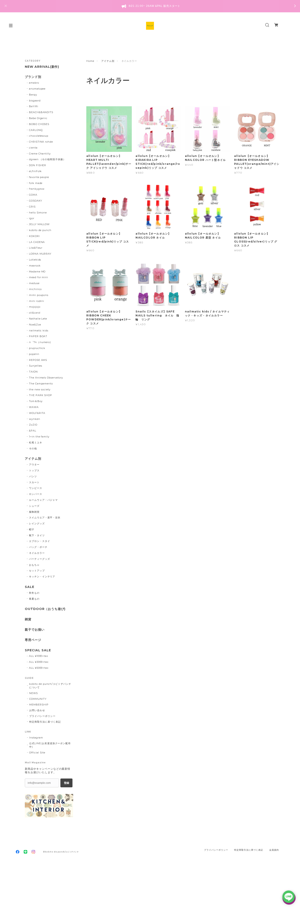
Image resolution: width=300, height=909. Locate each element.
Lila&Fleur (36, 247)
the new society (40, 389)
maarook (35, 265)
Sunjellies (35, 365)
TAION (33, 371)
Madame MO (37, 271)
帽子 (31, 529)
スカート (34, 482)
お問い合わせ (37, 710)
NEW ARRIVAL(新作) (42, 67)
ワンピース (35, 488)
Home (90, 60)
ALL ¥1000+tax (38, 655)
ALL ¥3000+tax (39, 661)
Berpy (33, 94)
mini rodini (36, 301)
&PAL (32, 430)
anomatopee (37, 88)
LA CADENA (37, 242)
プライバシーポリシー (42, 716)
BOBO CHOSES (39, 124)
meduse (34, 283)
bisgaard (35, 100)
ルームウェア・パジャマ (43, 499)
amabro (34, 82)
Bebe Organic (38, 118)
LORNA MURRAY (40, 253)
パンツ (33, 476)
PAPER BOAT (38, 336)
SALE (29, 587)
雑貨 (28, 619)
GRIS (32, 206)
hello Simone (38, 212)
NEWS (33, 693)
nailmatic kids (38, 330)
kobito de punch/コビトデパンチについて (50, 685)
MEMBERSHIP (39, 704)
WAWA (34, 407)
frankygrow (37, 188)
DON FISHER (37, 165)
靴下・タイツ (37, 535)
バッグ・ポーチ (38, 547)
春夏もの (34, 598)
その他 (33, 448)
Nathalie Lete (38, 318)
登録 (66, 782)
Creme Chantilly (40, 153)
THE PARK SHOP (40, 395)
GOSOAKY (35, 200)
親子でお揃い (35, 630)
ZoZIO (33, 424)
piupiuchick (37, 348)
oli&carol (35, 312)
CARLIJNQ (36, 130)
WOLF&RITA (37, 413)
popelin (34, 354)
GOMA (33, 194)
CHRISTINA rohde (41, 141)
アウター (34, 464)
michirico (35, 289)
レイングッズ (37, 523)
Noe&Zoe (35, 324)
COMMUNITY (38, 698)
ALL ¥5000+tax (39, 667)
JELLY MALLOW (39, 224)
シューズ (34, 505)
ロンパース (35, 494)
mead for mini (38, 277)
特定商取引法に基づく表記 (45, 721)
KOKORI (34, 236)
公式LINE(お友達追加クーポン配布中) (50, 745)
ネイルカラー (37, 553)
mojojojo (34, 306)
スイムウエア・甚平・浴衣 (45, 517)
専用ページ (33, 640)
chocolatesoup (38, 135)
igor (31, 218)
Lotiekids (35, 259)
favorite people (39, 177)
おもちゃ (34, 564)
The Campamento (41, 383)
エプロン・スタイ (39, 541)
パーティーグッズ (39, 558)
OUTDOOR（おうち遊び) (45, 609)
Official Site (37, 752)
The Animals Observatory (46, 377)
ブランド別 (33, 77)
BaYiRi (33, 106)
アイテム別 (107, 60)
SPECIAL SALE (38, 650)
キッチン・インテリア (42, 576)
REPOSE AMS (38, 360)
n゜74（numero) (40, 342)
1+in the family (39, 436)
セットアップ (37, 570)
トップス (34, 470)
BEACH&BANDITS (41, 112)
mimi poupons (39, 295)
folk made (36, 183)
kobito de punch (40, 230)
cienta (33, 147)
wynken (34, 419)
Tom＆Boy (36, 401)
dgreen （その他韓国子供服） (47, 159)
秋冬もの (34, 592)
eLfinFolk (35, 171)
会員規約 (274, 850)
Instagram (36, 737)
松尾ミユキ (35, 442)
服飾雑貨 (34, 511)
